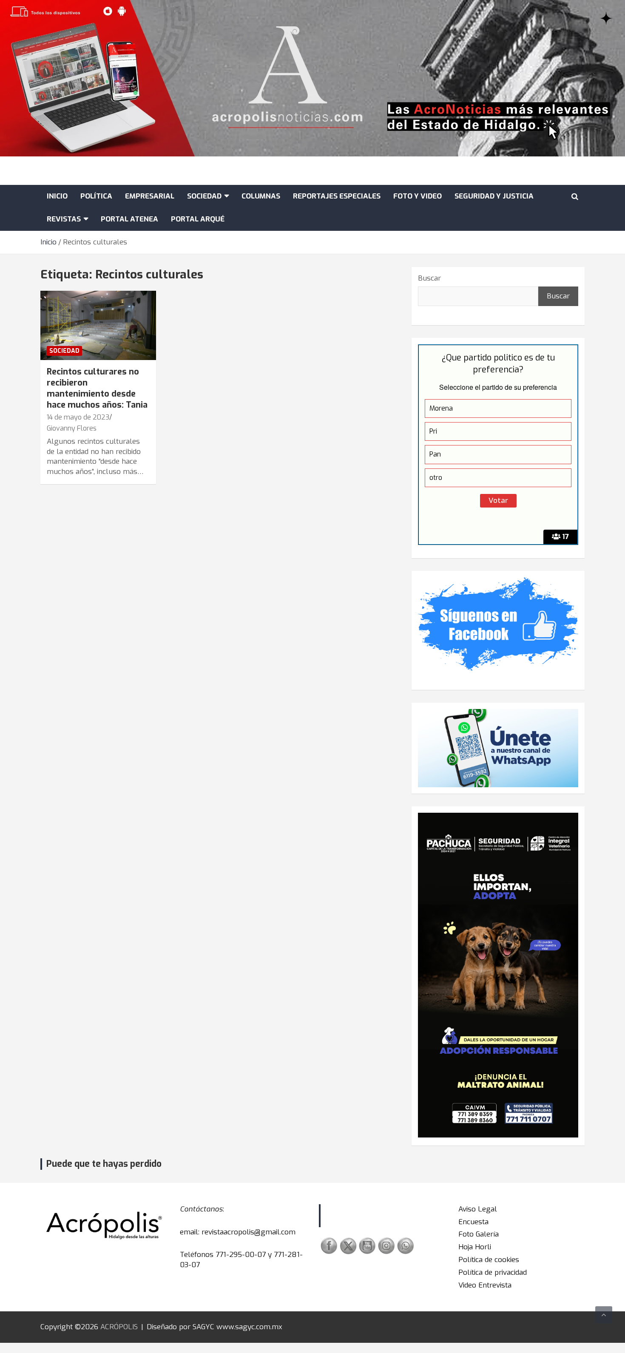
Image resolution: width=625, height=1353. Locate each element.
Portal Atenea (129, 219)
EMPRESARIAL (149, 196)
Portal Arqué (197, 219)
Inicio (57, 196)
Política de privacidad (492, 1272)
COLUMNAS (260, 196)
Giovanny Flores (72, 428)
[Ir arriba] (603, 1314)
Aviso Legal (477, 1209)
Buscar (429, 278)
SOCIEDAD (204, 196)
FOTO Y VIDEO (417, 196)
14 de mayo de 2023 (78, 417)
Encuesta (473, 1222)
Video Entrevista (484, 1285)
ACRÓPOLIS (119, 1327)
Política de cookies (488, 1260)
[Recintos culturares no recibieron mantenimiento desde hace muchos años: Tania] (98, 325)
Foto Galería (478, 1234)
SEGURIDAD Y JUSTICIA (494, 196)
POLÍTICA (96, 196)
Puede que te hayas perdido (104, 1164)
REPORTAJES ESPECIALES (337, 196)
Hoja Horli (474, 1247)
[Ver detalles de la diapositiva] (498, 975)
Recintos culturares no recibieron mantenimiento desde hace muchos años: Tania (97, 388)
